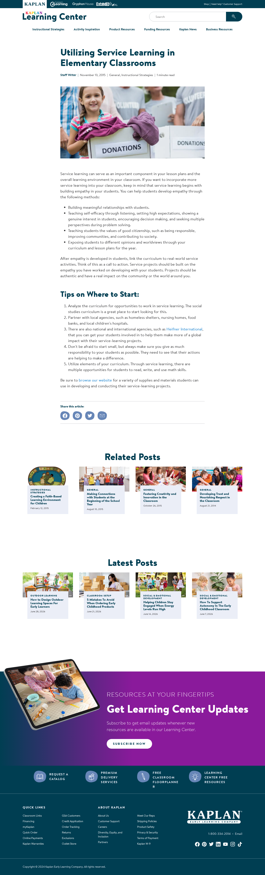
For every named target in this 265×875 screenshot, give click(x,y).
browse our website (95, 380)
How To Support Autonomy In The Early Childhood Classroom (215, 605)
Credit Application (72, 821)
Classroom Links (32, 816)
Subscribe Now (129, 744)
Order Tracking (71, 827)
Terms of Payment (147, 838)
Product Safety (145, 827)
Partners (103, 842)
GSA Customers (71, 816)
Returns (66, 832)
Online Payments (33, 838)
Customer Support (109, 821)
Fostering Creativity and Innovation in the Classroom (159, 497)
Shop (206, 4)
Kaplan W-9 (144, 844)
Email (238, 833)
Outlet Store (69, 844)
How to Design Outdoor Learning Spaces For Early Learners (46, 603)
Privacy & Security (147, 832)
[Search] (234, 16)
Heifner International (184, 329)
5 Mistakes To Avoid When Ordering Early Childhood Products (101, 603)
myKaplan (28, 827)
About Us (103, 816)
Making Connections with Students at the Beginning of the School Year (103, 499)
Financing (28, 821)
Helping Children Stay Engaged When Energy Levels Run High (158, 605)
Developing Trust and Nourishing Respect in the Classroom (215, 497)
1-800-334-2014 (220, 833)
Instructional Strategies (137, 75)
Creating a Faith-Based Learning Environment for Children (45, 499)
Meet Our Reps (146, 816)
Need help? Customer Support (226, 4)
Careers (102, 827)
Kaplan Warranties (33, 844)
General (114, 75)
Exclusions (68, 838)
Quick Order (30, 832)
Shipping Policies (147, 821)
